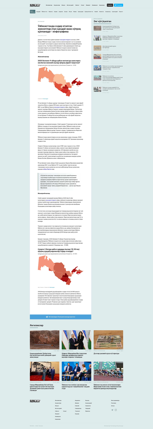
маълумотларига (65, 39)
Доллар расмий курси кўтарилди (106, 353)
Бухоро (87, 400)
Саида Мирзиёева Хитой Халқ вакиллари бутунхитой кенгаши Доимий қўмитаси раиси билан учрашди (42, 387)
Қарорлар (101, 5)
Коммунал (95, 5)
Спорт (82, 5)
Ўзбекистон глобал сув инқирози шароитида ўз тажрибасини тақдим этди (76, 386)
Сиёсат (77, 5)
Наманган (88, 405)
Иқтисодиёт (70, 5)
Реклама (113, 403)
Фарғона (87, 411)
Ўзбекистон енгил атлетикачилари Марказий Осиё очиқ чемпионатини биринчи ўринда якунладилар (107, 386)
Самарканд (78, 408)
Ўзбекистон (32, 350)
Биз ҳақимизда (115, 400)
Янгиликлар (49, 5)
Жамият (88, 5)
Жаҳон (63, 5)
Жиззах (77, 403)
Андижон (77, 400)
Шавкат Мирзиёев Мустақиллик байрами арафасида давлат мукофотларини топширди (74, 355)
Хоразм (77, 413)
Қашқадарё (88, 403)
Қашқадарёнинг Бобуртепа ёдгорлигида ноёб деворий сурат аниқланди (43, 355)
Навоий (77, 405)
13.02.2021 (41, 35)
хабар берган (47, 169)
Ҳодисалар (57, 5)
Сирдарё (87, 408)
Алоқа (113, 405)
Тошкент (77, 411)
